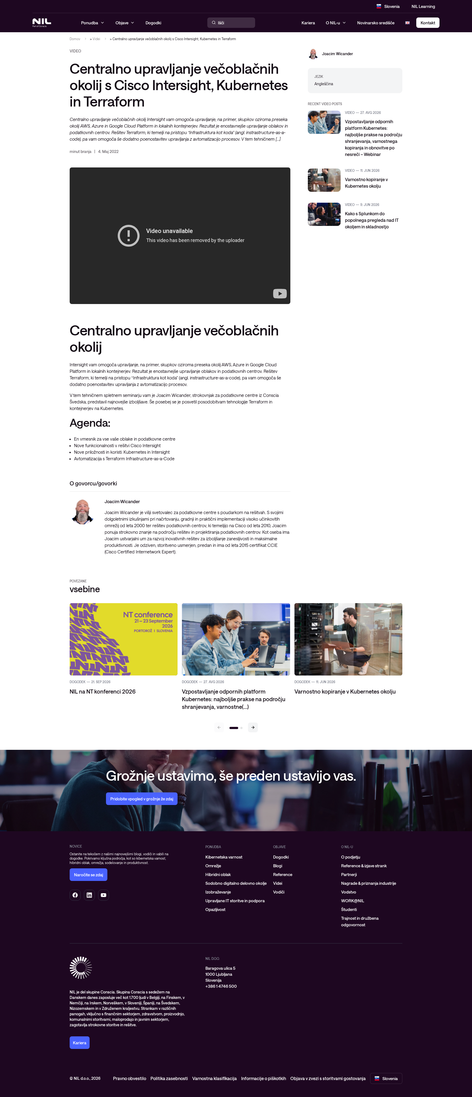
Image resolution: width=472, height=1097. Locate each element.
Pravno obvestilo (129, 1078)
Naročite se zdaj (88, 874)
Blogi (277, 865)
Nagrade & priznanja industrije (368, 883)
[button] (253, 727)
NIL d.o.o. (212, 958)
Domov (75, 39)
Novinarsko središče (375, 22)
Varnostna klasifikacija (214, 1078)
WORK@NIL (352, 900)
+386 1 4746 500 (221, 986)
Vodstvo (348, 891)
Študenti (349, 909)
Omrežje (213, 865)
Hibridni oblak (218, 874)
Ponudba (213, 847)
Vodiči (278, 891)
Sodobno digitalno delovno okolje (236, 883)
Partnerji (349, 874)
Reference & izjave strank (364, 865)
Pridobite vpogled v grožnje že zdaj (141, 798)
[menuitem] (236, 857)
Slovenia (392, 6)
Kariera (308, 22)
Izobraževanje (218, 891)
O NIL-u (333, 22)
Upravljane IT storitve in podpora (235, 900)
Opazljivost (215, 909)
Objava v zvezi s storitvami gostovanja (328, 1078)
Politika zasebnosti (169, 1078)
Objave (279, 847)
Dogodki (281, 856)
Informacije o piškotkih (263, 1078)
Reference (282, 874)
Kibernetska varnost (223, 856)
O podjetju (350, 856)
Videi (96, 39)
